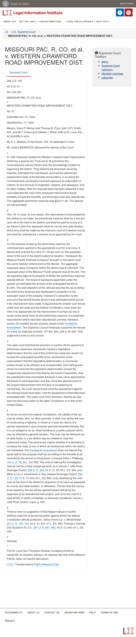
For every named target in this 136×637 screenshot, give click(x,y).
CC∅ (10, 564)
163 (26, 523)
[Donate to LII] (120, 12)
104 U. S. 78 (14, 462)
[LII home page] (128, 631)
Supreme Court (18, 72)
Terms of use (109, 612)
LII (6, 32)
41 (20, 478)
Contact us (51, 612)
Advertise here (74, 612)
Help (92, 612)
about (105, 62)
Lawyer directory (50, 21)
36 (46, 470)
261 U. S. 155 (15, 523)
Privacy (10, 620)
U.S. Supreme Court (23, 32)
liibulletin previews (112, 73)
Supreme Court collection (110, 67)
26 (24, 462)
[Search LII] (129, 12)
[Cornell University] (5, 3)
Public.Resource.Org (46, 564)
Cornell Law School (19, 3)
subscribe (107, 77)
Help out (101, 21)
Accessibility (14, 612)
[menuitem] (9, 21)
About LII (8, 21)
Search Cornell (127, 3)
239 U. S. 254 (36, 470)
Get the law (26, 21)
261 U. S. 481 (42, 527)
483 (53, 527)
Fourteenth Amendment (43, 450)
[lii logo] (40, 12)
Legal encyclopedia (78, 21)
